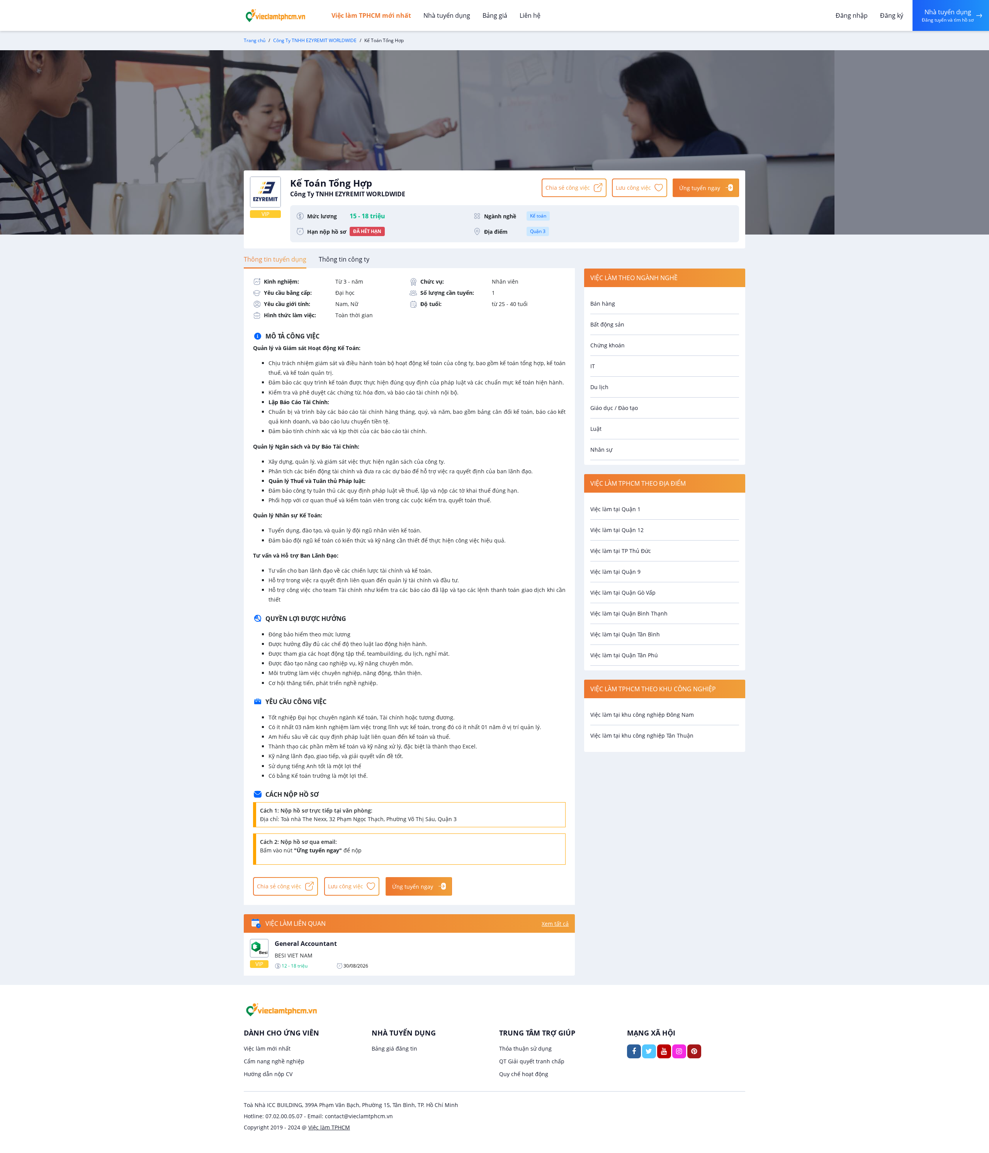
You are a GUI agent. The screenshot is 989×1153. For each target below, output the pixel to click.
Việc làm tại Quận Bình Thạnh (629, 613)
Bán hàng (602, 303)
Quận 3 (537, 231)
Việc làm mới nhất (267, 1048)
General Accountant (306, 943)
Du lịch (599, 387)
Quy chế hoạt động (523, 1074)
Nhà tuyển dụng (446, 15)
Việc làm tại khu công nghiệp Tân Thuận (641, 735)
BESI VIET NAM (294, 955)
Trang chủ (254, 40)
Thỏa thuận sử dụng (525, 1048)
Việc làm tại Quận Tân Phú (624, 655)
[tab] (275, 259)
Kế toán (538, 216)
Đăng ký (891, 15)
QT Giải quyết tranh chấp (531, 1061)
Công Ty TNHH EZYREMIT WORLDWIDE (315, 40)
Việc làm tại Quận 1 (615, 509)
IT (592, 366)
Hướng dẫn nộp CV (268, 1074)
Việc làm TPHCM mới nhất (371, 15)
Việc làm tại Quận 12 (617, 530)
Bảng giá (495, 15)
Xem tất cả (555, 923)
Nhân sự (601, 449)
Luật (596, 428)
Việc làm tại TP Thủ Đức (620, 550)
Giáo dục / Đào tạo (614, 408)
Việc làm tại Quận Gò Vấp (623, 592)
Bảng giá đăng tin (394, 1048)
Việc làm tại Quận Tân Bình (625, 634)
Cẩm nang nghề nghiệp (274, 1061)
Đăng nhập (852, 15)
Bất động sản (607, 324)
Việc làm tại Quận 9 (615, 571)
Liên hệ (530, 15)
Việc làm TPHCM (329, 1127)
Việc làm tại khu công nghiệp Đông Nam (642, 714)
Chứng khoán (607, 345)
